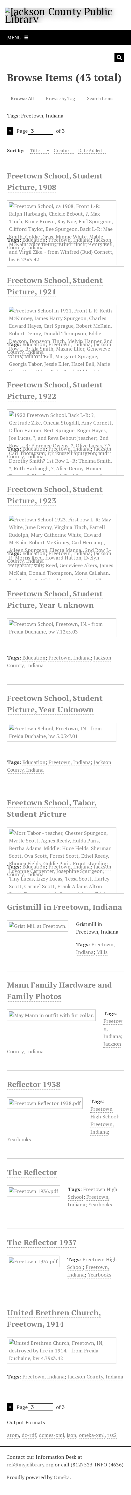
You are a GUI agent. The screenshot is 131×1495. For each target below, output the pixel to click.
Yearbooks (19, 1139)
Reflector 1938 (33, 1084)
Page (22, 130)
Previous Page (10, 131)
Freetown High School (104, 1112)
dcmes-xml (51, 1434)
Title (35, 150)
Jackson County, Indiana (95, 1376)
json (71, 1434)
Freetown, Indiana (69, 239)
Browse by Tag (60, 98)
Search (119, 57)
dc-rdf (29, 1434)
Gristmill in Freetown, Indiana (64, 907)
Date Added (90, 150)
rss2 (112, 1434)
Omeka (62, 1477)
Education (33, 239)
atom (13, 1434)
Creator (61, 150)
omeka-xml (92, 1434)
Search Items (100, 98)
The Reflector (32, 1172)
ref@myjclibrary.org (29, 1464)
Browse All (22, 98)
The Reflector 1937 (42, 1242)
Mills (101, 952)
